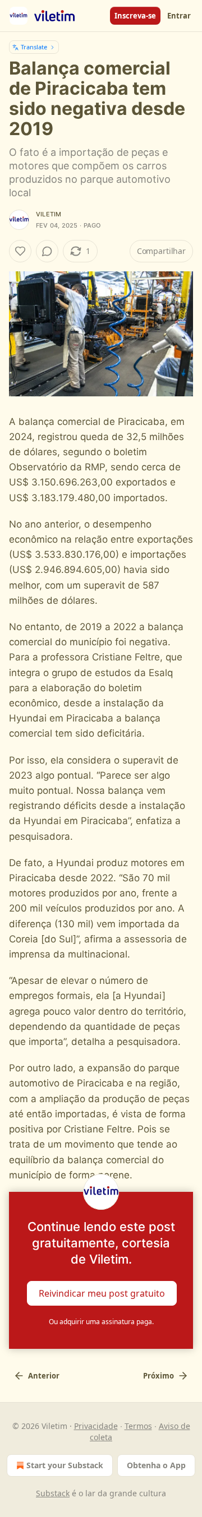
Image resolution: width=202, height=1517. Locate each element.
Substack (53, 1493)
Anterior (43, 1376)
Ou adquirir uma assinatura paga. (101, 1321)
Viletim (48, 214)
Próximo (158, 1376)
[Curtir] (20, 251)
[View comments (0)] (47, 251)
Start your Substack (64, 1465)
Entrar (179, 16)
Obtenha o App (156, 1465)
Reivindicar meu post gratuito (102, 1293)
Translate (34, 47)
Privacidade (96, 1426)
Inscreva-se (135, 16)
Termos (138, 1426)
